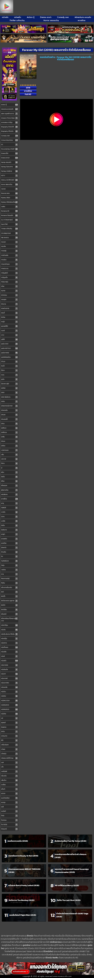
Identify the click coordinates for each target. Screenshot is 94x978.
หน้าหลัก (5, 17)
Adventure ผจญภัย (83, 17)
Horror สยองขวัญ (51, 20)
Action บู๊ (30, 17)
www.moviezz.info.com (62, 976)
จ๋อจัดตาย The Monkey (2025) (21, 900)
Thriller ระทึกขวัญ (17, 20)
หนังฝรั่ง (17, 17)
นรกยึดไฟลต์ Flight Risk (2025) (22, 915)
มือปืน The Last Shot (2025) (69, 900)
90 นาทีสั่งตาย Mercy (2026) (67, 885)
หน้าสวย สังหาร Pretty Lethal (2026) (23, 885)
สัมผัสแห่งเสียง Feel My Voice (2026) (70, 840)
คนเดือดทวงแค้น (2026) (18, 840)
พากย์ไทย (81, 20)
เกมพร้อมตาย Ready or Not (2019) (23, 855)
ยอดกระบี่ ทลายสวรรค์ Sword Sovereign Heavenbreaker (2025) (72, 871)
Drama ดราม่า (45, 17)
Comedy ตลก (63, 17)
